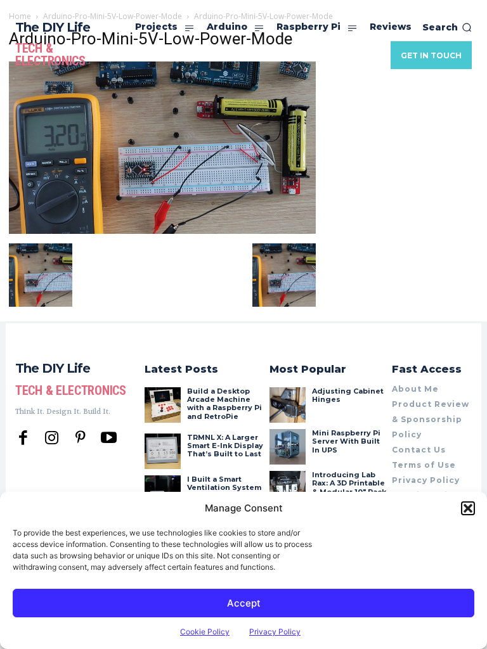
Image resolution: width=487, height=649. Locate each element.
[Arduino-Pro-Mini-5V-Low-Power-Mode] (162, 230)
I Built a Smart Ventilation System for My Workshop (224, 487)
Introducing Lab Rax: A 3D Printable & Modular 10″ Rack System (349, 487)
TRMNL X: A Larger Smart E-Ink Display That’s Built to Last (225, 445)
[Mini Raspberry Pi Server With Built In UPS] (287, 447)
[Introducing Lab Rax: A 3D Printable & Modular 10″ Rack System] (287, 488)
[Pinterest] (80, 438)
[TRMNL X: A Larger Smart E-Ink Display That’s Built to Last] (162, 451)
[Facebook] (23, 438)
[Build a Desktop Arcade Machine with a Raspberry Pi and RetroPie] (162, 405)
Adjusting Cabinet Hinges (348, 395)
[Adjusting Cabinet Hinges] (287, 405)
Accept (244, 603)
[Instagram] (52, 438)
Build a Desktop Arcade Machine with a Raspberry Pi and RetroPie (224, 404)
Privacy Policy (275, 631)
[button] (468, 508)
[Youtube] (109, 438)
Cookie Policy (205, 631)
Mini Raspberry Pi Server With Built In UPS (346, 441)
